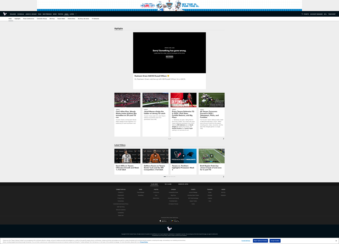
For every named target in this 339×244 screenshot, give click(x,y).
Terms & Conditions (121, 209)
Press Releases (140, 192)
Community (156, 192)
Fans (156, 195)
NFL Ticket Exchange (193, 198)
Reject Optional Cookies (260, 240)
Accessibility (121, 212)
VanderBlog (140, 195)
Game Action (156, 198)
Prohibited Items (173, 201)
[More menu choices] (76, 14)
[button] (169, 56)
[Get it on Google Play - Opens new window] (175, 221)
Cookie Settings (246, 240)
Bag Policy (173, 195)
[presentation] (224, 139)
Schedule (210, 195)
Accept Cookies (275, 240)
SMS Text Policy (121, 206)
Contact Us (120, 192)
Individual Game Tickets (193, 195)
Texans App (121, 215)
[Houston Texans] (169, 229)
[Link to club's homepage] (5, 14)
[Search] (302, 14)
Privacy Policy (121, 198)
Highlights (223, 195)
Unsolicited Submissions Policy (120, 203)
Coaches (210, 198)
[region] (169, 241)
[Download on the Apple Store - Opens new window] (163, 220)
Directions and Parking (173, 198)
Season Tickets (193, 201)
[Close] (336, 241)
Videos (223, 189)
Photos (156, 189)
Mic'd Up (223, 192)
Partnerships (121, 201)
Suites (193, 203)
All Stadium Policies (173, 203)
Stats (210, 201)
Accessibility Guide (173, 192)
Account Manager (193, 192)
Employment (121, 195)
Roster (209, 192)
